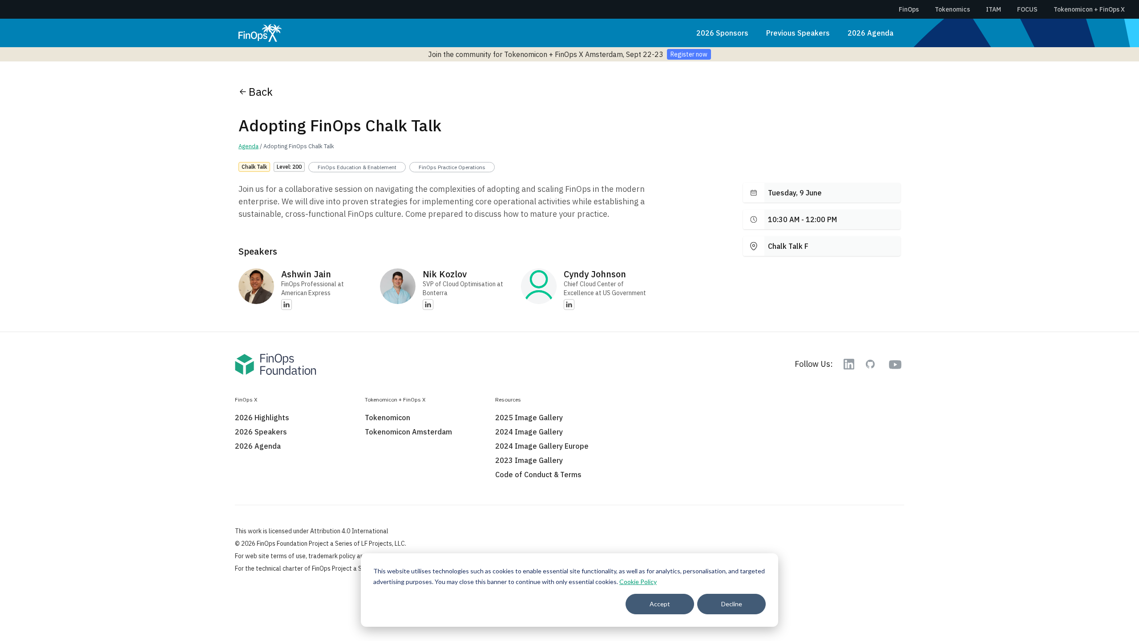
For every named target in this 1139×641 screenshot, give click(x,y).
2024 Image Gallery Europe (542, 446)
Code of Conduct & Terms (538, 474)
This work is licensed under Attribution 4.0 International (311, 531)
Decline (731, 604)
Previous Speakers (798, 32)
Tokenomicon (387, 417)
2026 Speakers (261, 431)
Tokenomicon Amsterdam (408, 431)
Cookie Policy (638, 581)
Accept (660, 604)
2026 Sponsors (722, 32)
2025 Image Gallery (529, 417)
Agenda (248, 146)
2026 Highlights (262, 417)
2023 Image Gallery (529, 460)
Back (261, 92)
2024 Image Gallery (529, 431)
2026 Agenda (870, 32)
